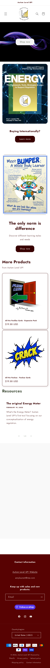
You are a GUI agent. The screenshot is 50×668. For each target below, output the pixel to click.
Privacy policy (22, 658)
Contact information (33, 662)
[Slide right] (31, 436)
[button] (6, 14)
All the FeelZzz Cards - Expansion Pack (21, 321)
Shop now (25, 41)
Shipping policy (18, 662)
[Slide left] (19, 436)
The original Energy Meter (23, 403)
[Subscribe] (41, 597)
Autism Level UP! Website (25, 571)
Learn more (25, 139)
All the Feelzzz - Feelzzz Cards (18, 378)
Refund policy (36, 658)
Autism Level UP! (24, 655)
